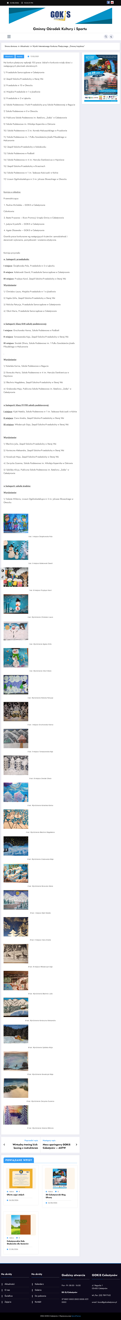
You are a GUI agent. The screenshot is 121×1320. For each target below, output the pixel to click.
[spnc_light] (111, 36)
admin (11, 1191)
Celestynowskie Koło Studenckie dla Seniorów (18, 1242)
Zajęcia (8, 1301)
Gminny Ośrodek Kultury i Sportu (60, 28)
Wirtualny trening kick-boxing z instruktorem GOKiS (25, 1146)
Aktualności (9, 56)
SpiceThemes (76, 1316)
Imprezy (19, 56)
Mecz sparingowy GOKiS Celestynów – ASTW (56, 1146)
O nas (7, 1290)
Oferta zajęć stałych (15, 1194)
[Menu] (9, 37)
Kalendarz (39, 1284)
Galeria (38, 1290)
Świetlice (9, 1295)
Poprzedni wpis (31, 1140)
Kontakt (38, 1301)
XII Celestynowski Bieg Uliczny (56, 1196)
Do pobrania (40, 1295)
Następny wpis (49, 1140)
